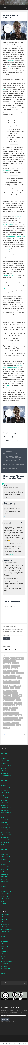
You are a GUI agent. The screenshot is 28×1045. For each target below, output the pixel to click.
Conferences (5, 941)
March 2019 (5, 802)
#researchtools (7, 715)
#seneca (8, 460)
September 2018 (6, 812)
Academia (4, 922)
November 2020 (6, 788)
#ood (17, 459)
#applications (6, 668)
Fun (3, 949)
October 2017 (5, 837)
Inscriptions (6, 727)
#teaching (6, 720)
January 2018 (5, 830)
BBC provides (6, 170)
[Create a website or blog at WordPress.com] (14, 1038)
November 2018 (6, 807)
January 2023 (5, 763)
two (7, 385)
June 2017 (5, 847)
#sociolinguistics (7, 717)
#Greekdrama (7, 692)
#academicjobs (20, 658)
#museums (6, 705)
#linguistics (12, 700)
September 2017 (6, 839)
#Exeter (12, 688)
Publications (5, 963)
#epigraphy (11, 685)
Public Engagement (7, 961)
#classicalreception (11, 457)
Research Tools (6, 968)
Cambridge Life (6, 939)
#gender (17, 688)
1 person (11, 516)
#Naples (12, 705)
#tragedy (12, 720)
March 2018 (5, 825)
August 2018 (5, 815)
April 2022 (5, 770)
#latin (13, 459)
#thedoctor (13, 460)
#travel (5, 722)
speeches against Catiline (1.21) (16, 236)
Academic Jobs (6, 924)
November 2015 (6, 891)
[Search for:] (14, 983)
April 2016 (5, 879)
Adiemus (8, 66)
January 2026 (5, 758)
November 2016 (6, 864)
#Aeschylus (6, 660)
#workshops (12, 725)
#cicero (16, 456)
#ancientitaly (6, 665)
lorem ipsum (11, 60)
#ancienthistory (9, 456)
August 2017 (5, 842)
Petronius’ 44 (9, 275)
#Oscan (5, 707)
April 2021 (5, 783)
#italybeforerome (7, 697)
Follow (6, 638)
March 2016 (5, 881)
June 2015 (5, 903)
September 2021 (6, 775)
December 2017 (6, 832)
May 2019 (4, 800)
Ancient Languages (10, 453)
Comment (18, 618)
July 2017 (4, 844)
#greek (15, 690)
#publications (7, 710)
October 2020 (5, 790)
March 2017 (5, 854)
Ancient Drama (6, 926)
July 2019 (4, 795)
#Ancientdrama (7, 663)
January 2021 (5, 785)
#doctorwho (9, 459)
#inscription (15, 695)
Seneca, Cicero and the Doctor (11, 16)
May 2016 (4, 876)
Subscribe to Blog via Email (10, 1007)
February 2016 (6, 884)
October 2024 (5, 761)
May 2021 (4, 780)
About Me (4, 919)
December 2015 (6, 889)
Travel (3, 973)
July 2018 (4, 817)
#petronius (21, 459)
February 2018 (6, 827)
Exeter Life (5, 946)
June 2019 (5, 798)
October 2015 (5, 894)
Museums (4, 954)
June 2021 (5, 778)
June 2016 (5, 874)
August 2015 (5, 899)
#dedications (6, 680)
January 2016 (5, 886)
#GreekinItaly (14, 692)
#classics (18, 457)
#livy (5, 702)
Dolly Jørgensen (10, 503)
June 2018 (5, 820)
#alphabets (13, 660)
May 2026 (4, 753)
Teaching (4, 971)
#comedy (6, 678)
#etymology (6, 688)
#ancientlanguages (15, 665)
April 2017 (5, 852)
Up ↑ (14, 1040)
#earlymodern (7, 683)
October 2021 (5, 773)
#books (13, 673)
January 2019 (5, 805)
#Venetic (6, 725)
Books (4, 936)
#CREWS (19, 678)
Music (17, 453)
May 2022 (4, 768)
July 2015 (4, 901)
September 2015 (6, 896)
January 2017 (5, 859)
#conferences (12, 678)
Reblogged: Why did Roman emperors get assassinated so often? (15, 465)
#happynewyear (7, 695)
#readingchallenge (8, 712)
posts (10, 385)
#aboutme (6, 658)
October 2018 (5, 810)
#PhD (10, 707)
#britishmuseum (19, 673)
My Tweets (4, 1031)
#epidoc (5, 685)
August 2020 (5, 793)
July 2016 (4, 871)
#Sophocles (15, 717)
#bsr (5, 675)
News (3, 958)
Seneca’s (5, 224)
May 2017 (4, 849)
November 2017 (6, 834)
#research (16, 712)
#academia (12, 658)
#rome (13, 715)
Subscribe (5, 1019)
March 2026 (5, 756)
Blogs (3, 934)
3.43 (12, 224)
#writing (18, 725)
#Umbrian (16, 722)
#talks (20, 717)
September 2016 (6, 869)
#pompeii (16, 707)
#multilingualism (18, 702)
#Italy (20, 695)
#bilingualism (15, 670)
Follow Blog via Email (10, 626)
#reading (13, 710)
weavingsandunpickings (13, 522)
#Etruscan (18, 685)
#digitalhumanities (15, 680)
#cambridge (10, 675)
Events (4, 944)
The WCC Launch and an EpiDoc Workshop (12, 469)
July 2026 (4, 751)
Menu (5, 8)
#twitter (10, 722)
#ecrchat (18, 683)
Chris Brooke (17, 216)
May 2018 (4, 822)
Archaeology (5, 931)
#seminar (19, 715)
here (4, 89)
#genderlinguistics (8, 690)
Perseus (6, 289)
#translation (18, 720)
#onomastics (19, 705)
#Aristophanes (7, 670)
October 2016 (5, 866)
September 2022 (6, 766)
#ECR (13, 683)
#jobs (14, 697)
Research (4, 966)
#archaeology (14, 668)
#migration (10, 702)
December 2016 (6, 862)
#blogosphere (6, 673)
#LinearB (6, 700)
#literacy (18, 700)
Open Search (25, 7)
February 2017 (6, 857)
